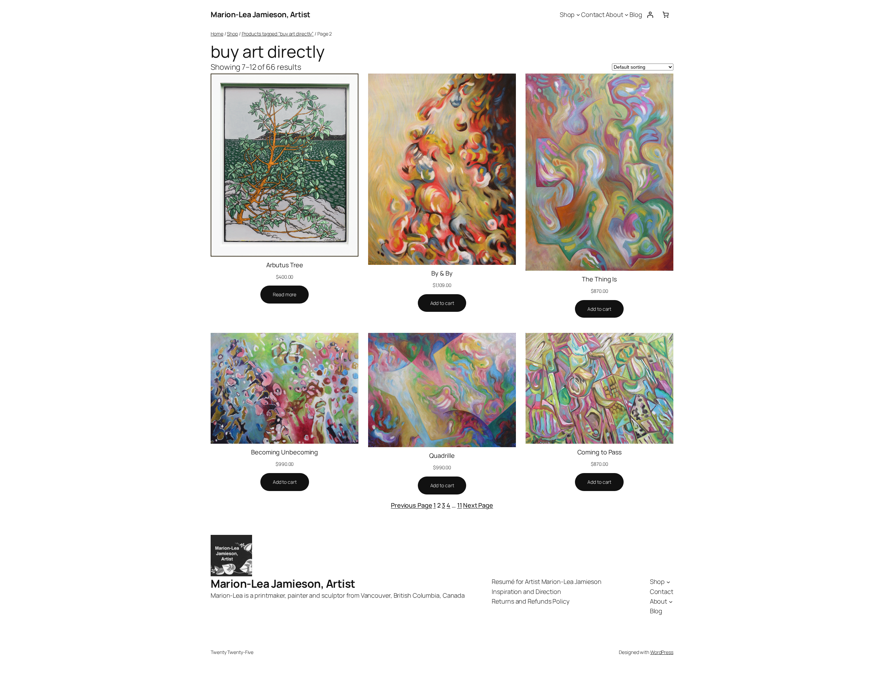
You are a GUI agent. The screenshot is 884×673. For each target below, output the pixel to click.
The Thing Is (599, 279)
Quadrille (441, 455)
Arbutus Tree (284, 265)
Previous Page (411, 505)
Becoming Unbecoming (284, 452)
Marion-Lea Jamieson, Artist (260, 14)
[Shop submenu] (578, 15)
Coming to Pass (599, 452)
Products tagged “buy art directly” (278, 33)
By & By (441, 273)
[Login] (650, 14)
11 (459, 505)
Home (217, 33)
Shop (232, 33)
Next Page (478, 505)
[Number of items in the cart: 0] (665, 14)
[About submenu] (626, 15)
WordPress (661, 652)
